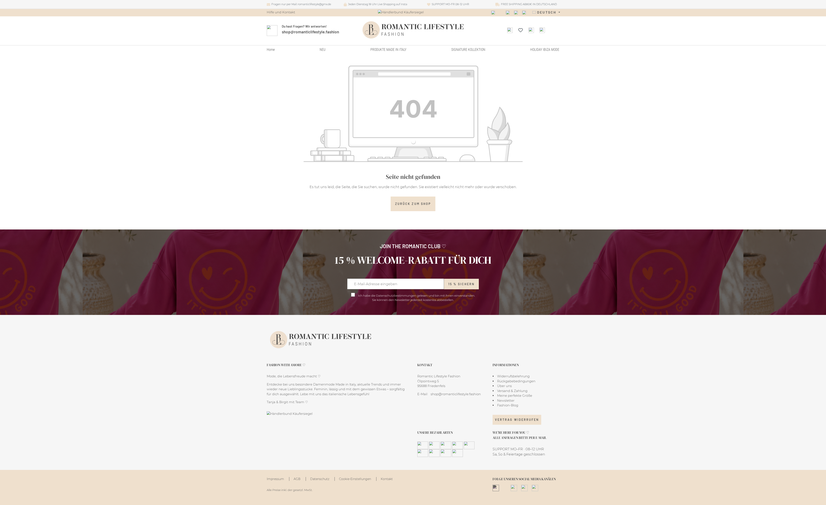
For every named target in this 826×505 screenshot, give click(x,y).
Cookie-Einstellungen (355, 479)
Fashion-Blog (507, 405)
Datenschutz (320, 479)
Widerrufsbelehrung (513, 376)
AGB (297, 479)
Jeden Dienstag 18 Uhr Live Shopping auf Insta (377, 4)
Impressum (276, 479)
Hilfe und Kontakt (281, 12)
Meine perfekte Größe (514, 395)
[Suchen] (509, 30)
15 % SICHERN (461, 284)
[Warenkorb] (542, 30)
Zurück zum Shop (413, 204)
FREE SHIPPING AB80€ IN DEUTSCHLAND (528, 4)
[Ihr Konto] (531, 30)
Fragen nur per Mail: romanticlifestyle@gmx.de (300, 4)
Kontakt (387, 479)
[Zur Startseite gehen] (413, 30)
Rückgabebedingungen (516, 381)
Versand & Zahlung (512, 391)
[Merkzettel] (520, 30)
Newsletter (506, 400)
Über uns (504, 386)
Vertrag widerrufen (517, 419)
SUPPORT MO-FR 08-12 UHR (449, 4)
